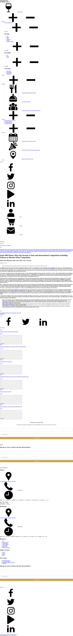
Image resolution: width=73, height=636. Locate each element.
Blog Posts (3, 245)
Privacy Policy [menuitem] (5, 546)
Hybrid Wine (66, 251)
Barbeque (29, 252)
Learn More (2, 343)
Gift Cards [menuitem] (9, 74)
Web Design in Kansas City (5, 635)
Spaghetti (42, 250)
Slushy (54, 250)
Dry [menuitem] (7, 55)
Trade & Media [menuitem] (5, 543)
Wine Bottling (29, 251)
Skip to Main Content (3, 0)
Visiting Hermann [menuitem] (5, 542)
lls (12, 251)
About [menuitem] (3, 119)
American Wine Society (22, 249)
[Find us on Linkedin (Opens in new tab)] (10, 207)
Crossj (65, 250)
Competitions (11, 250)
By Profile (6, 50)
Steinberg (38, 250)
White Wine (2, 250)
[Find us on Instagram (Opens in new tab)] (10, 189)
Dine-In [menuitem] (3, 552)
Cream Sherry (5, 301)
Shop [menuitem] (3, 21)
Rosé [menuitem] (8, 38)
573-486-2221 (19, 490)
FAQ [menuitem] (3, 541)
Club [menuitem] (3, 159)
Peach (37, 281)
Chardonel (40, 251)
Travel (5, 251)
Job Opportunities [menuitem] (5, 544)
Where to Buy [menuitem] (4, 545)
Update (23, 250)
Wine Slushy (50, 250)
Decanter (60, 249)
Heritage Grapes (19, 250)
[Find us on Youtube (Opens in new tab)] (10, 198)
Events (3, 252)
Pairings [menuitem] (3, 554)
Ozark (8, 250)
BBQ (57, 251)
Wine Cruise (24, 251)
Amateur (25, 252)
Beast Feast (7, 252)
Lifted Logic (13, 635)
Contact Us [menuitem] (4, 563)
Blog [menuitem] (3, 555)
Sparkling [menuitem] (8, 39)
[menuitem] (9, 22)
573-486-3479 (19, 526)
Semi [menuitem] (8, 56)
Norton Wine (2, 249)
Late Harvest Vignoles (52, 251)
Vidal (6, 250)
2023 (72, 249)
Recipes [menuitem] (3, 553)
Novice (22, 252)
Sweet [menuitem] (8, 57)
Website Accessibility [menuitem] (6, 547)
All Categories (8, 245)
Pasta (47, 250)
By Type (6, 31)
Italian (45, 250)
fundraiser (15, 251)
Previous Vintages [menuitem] (10, 41)
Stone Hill (68, 250)
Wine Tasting (30, 250)
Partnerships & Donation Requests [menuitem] (8, 562)
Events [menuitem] (3, 132)
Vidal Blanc (69, 249)
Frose (57, 250)
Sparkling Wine (9, 251)
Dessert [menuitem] (8, 40)
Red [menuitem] (7, 36)
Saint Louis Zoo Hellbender (51, 249)
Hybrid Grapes (61, 251)
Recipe (57, 249)
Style (3, 251)
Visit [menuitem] (3, 75)
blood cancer (19, 251)
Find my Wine (19, 11)
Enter (1, 444)
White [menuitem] (8, 37)
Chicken (59, 250)
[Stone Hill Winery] (5, 2)
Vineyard (26, 250)
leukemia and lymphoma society (15, 252)
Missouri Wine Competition (41, 249)
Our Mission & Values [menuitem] (6, 561)
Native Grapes (7, 249)
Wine (11, 249)
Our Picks (6, 66)
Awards (34, 249)
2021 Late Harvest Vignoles (7, 303)
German (34, 250)
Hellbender (64, 249)
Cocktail (16, 249)
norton (13, 249)
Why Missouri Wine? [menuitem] (6, 560)
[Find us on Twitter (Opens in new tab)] (10, 180)
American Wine (30, 249)
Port (15, 250)
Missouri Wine (45, 251)
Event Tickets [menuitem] (9, 73)
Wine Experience (35, 251)
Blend (62, 250)
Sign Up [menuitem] (21, 234)
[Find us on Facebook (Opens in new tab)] (10, 171)
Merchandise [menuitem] (9, 72)
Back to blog (2, 241)
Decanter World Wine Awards (16, 289)
